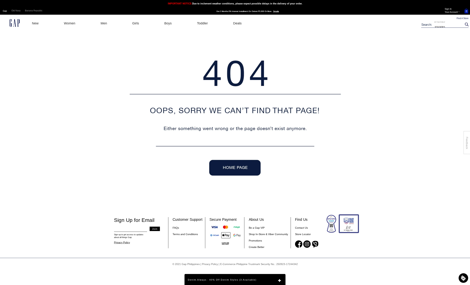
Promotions (255, 240)
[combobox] (442, 25)
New (35, 23)
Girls (135, 23)
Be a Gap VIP (257, 227)
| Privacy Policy (209, 264)
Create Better (256, 247)
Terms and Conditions (185, 234)
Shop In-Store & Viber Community (268, 234)
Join (155, 228)
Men (104, 23)
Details (276, 11)
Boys (168, 23)
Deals (237, 23)
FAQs (176, 227)
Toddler (202, 23)
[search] (466, 25)
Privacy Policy (122, 242)
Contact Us (301, 227)
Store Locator (303, 234)
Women (69, 23)
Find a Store (463, 18)
